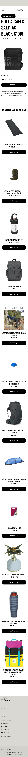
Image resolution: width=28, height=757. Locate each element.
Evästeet (20, 752)
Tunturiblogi (5, 729)
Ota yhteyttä (12, 752)
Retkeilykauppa (8, 16)
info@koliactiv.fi (5, 3)
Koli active (5, 726)
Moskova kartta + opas (14, 528)
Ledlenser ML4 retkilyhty (14, 240)
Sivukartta (19, 754)
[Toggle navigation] (3, 9)
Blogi (7, 752)
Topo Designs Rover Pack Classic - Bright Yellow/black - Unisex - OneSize (14, 672)
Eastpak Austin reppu (14, 286)
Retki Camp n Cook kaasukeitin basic (14, 575)
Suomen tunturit (6, 720)
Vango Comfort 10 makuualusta (14, 145)
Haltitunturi (5, 723)
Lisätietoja (14, 84)
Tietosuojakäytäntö (11, 754)
